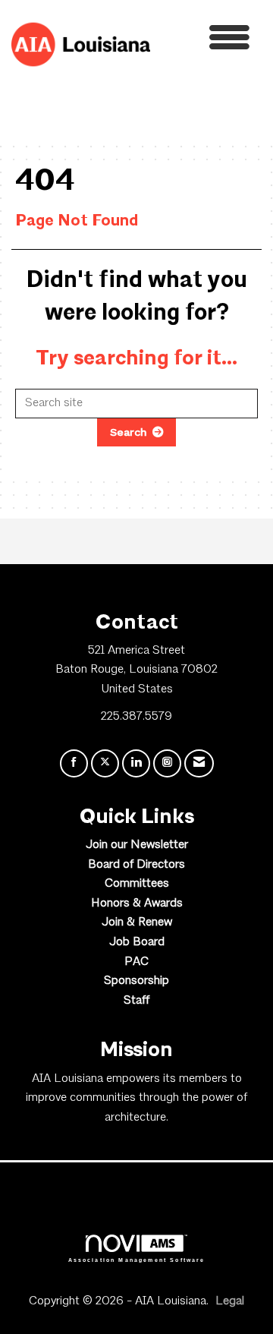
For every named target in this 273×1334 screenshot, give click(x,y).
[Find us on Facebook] (74, 763)
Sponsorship (136, 981)
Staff (136, 1001)
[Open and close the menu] (204, 41)
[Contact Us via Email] (199, 763)
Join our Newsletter (137, 845)
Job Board (137, 942)
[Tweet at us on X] (105, 763)
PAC (136, 962)
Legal (229, 1301)
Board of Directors (136, 865)
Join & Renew (137, 922)
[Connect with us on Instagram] (167, 763)
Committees (137, 884)
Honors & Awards (137, 903)
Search (128, 432)
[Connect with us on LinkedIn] (136, 763)
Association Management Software (137, 1260)
